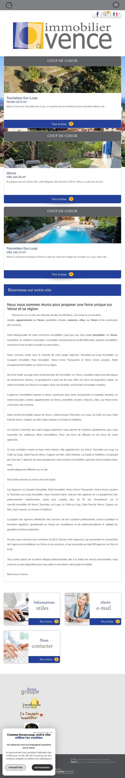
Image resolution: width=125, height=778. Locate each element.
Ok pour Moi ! (42, 767)
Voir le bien (62, 124)
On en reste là (41, 732)
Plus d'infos (48, 621)
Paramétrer (15, 767)
